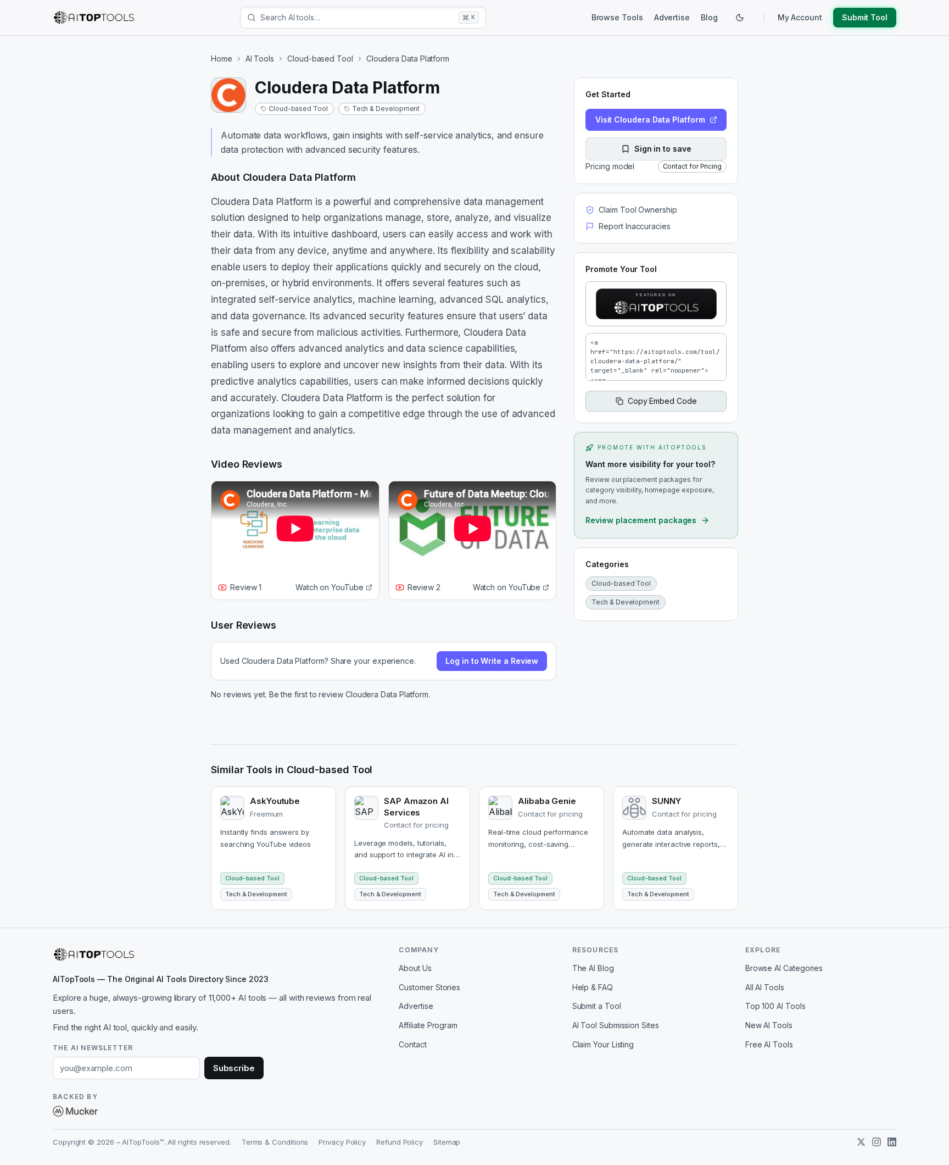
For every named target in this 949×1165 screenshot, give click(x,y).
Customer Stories (429, 987)
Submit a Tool (596, 1006)
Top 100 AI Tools (775, 1006)
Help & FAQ (592, 987)
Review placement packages (640, 520)
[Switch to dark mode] (740, 18)
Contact (412, 1044)
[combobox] (357, 17)
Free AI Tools (769, 1044)
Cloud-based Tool (320, 58)
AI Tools (259, 58)
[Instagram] (876, 1142)
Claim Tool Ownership (638, 209)
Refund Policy (399, 1142)
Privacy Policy (342, 1142)
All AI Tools (764, 987)
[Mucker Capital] (75, 1111)
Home (221, 58)
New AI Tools (768, 1025)
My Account (800, 17)
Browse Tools (617, 17)
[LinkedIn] (891, 1142)
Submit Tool (864, 17)
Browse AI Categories (784, 968)
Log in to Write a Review (491, 660)
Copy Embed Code (662, 401)
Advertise (672, 17)
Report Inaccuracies (634, 226)
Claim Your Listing (603, 1044)
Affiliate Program (428, 1025)
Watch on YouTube (329, 587)
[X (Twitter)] (861, 1142)
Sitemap (446, 1142)
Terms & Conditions (275, 1142)
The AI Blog (593, 968)
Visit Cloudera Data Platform (650, 119)
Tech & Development (386, 108)
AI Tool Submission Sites (615, 1025)
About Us (415, 968)
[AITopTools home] (94, 17)
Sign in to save (662, 148)
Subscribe (234, 1068)
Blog (709, 17)
